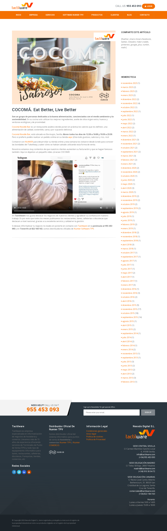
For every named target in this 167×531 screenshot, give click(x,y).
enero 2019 (127, 228)
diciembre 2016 (129, 289)
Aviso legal (91, 433)
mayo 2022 (127, 123)
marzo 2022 (127, 131)
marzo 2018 (127, 248)
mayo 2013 (127, 369)
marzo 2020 (127, 192)
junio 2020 (127, 180)
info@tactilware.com (146, 454)
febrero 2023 (128, 91)
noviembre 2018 (129, 236)
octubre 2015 (128, 313)
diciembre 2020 (129, 168)
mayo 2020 (127, 184)
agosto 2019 (128, 212)
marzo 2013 (127, 377)
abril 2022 (126, 127)
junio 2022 (127, 119)
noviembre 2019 (129, 200)
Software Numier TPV (73, 15)
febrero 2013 (128, 381)
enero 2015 (127, 329)
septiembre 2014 (130, 333)
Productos (96, 15)
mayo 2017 (127, 272)
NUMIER (29, 141)
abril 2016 (126, 301)
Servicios (50, 15)
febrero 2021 (128, 159)
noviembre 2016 (129, 293)
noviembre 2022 (129, 103)
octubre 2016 (128, 297)
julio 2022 (126, 115)
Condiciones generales (96, 431)
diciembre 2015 (129, 305)
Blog (129, 15)
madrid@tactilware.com (144, 468)
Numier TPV (65, 442)
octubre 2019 (128, 204)
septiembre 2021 (130, 151)
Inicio (18, 15)
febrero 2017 (128, 281)
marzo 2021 (127, 155)
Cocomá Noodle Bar (21, 126)
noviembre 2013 (129, 353)
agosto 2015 (128, 321)
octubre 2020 (128, 176)
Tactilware (83, 226)
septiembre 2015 (130, 317)
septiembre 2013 (130, 357)
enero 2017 (127, 285)
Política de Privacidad (95, 439)
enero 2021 (127, 164)
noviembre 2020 (129, 172)
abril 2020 (126, 188)
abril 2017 (126, 277)
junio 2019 (127, 220)
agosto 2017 (128, 260)
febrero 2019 (128, 224)
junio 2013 (127, 365)
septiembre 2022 (130, 111)
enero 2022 (127, 135)
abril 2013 (126, 373)
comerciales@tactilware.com (142, 491)
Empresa (33, 15)
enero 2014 (127, 349)
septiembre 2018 (130, 240)
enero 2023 (127, 95)
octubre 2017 (128, 252)
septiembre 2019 (130, 208)
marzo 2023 (127, 87)
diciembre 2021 (129, 139)
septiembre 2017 (130, 256)
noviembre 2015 (129, 309)
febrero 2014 (128, 345)
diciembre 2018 (129, 232)
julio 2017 (126, 264)
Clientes (115, 15)
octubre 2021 (128, 147)
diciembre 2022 (129, 99)
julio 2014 (126, 337)
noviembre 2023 (129, 83)
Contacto (145, 15)
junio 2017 (127, 268)
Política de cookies (94, 436)
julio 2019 (126, 216)
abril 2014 (126, 341)
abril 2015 (126, 325)
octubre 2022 (128, 107)
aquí (70, 137)
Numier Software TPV (84, 228)
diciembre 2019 (129, 196)
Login (149, 6)
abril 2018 (126, 244)
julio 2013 (126, 361)
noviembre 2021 (129, 143)
